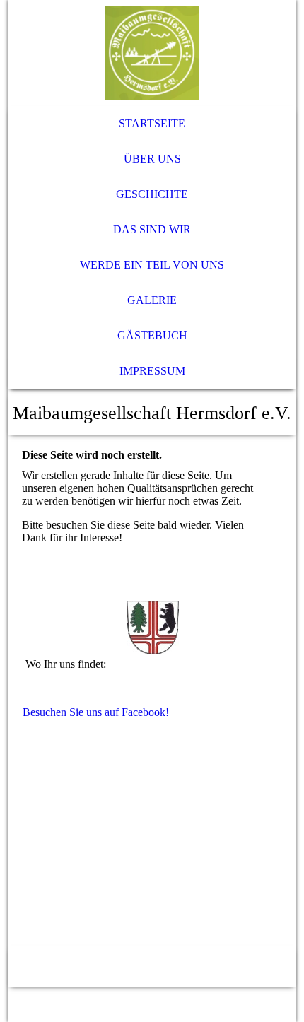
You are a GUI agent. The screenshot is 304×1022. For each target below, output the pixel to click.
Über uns (152, 159)
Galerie (152, 300)
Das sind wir (152, 229)
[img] (152, 53)
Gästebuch (152, 335)
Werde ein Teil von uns (152, 265)
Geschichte (152, 194)
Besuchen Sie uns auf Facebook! (96, 712)
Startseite (152, 123)
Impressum (152, 371)
